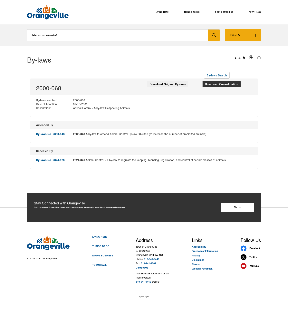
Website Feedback (202, 268)
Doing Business (102, 255)
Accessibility (199, 246)
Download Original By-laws (167, 84)
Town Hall (99, 265)
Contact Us (142, 267)
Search (214, 35)
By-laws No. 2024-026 (50, 160)
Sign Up (237, 207)
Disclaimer (198, 260)
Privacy (196, 255)
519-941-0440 (151, 259)
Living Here (99, 236)
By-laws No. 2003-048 (50, 134)
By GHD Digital (144, 297)
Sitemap (196, 264)
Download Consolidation (221, 84)
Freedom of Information (205, 251)
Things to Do (101, 246)
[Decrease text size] (235, 57)
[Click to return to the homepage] (48, 12)
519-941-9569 (148, 263)
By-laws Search (216, 75)
